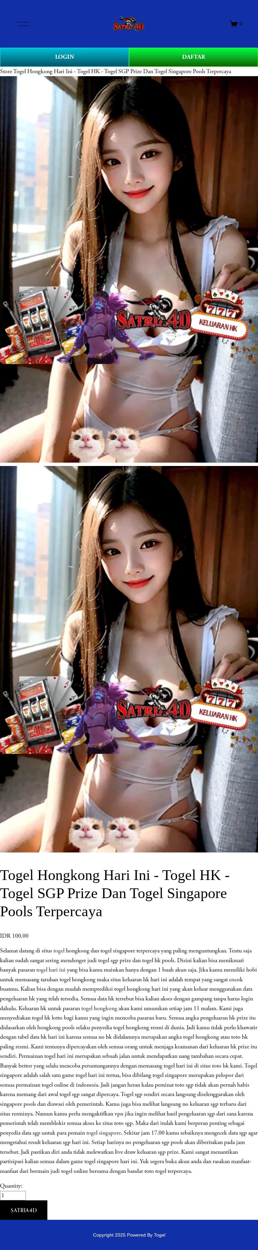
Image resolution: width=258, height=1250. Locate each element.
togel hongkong (99, 1008)
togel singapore (103, 1133)
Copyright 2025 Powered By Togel (129, 1235)
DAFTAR (193, 56)
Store (6, 71)
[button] (23, 1210)
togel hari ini (51, 970)
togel (58, 950)
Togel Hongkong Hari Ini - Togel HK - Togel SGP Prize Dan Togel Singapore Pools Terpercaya (122, 71)
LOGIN (64, 56)
